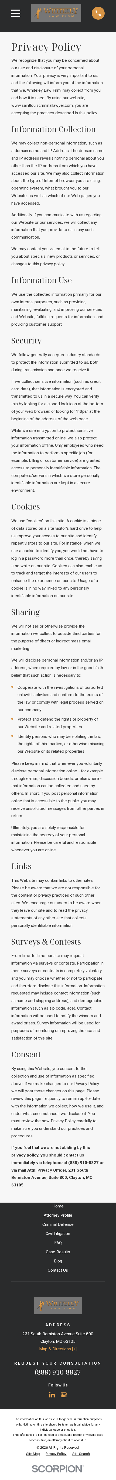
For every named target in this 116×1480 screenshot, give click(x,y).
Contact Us (58, 1270)
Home (58, 1206)
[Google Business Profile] (64, 1395)
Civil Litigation (58, 1233)
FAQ (58, 1242)
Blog (58, 1261)
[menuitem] (33, 1454)
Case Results (58, 1252)
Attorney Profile (58, 1215)
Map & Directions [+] (58, 1349)
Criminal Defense (58, 1224)
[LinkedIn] (52, 1395)
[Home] (56, 13)
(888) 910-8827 (58, 1372)
